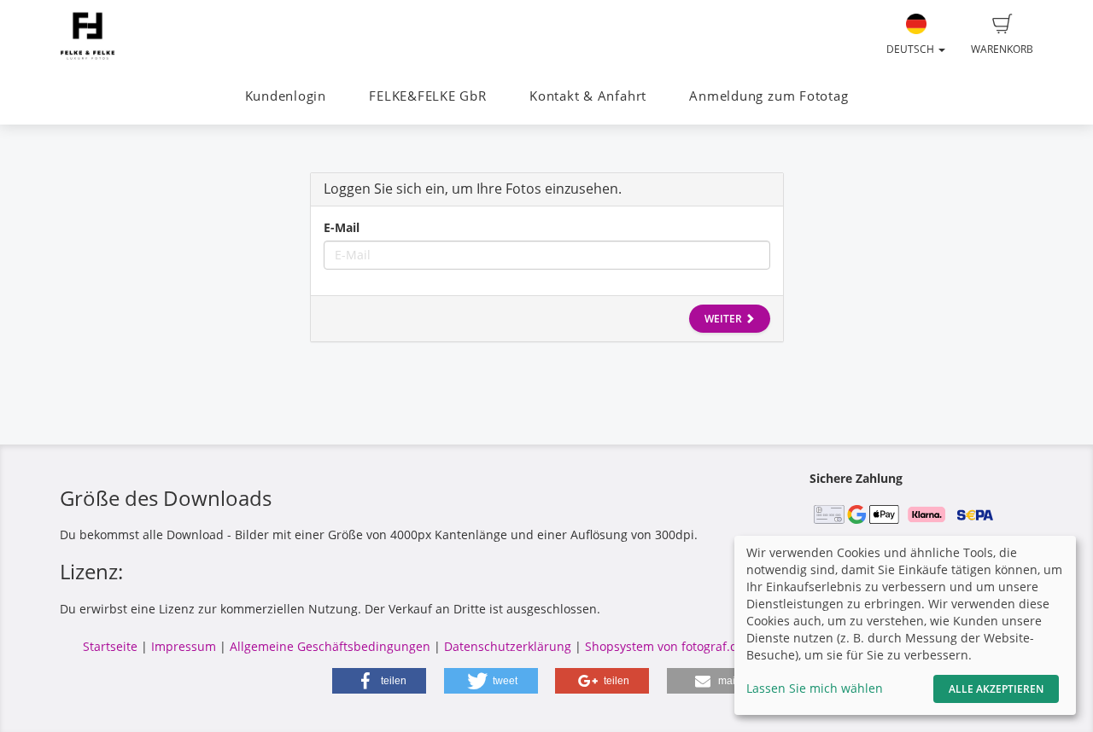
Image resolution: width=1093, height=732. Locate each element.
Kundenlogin (285, 96)
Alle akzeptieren (996, 689)
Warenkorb (1002, 49)
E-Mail (341, 227)
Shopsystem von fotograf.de (665, 646)
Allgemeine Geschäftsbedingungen (330, 646)
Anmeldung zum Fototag (768, 96)
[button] (379, 681)
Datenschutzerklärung (507, 646)
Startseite (110, 646)
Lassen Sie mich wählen (814, 688)
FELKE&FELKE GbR (428, 96)
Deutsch (911, 49)
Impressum (183, 646)
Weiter (724, 318)
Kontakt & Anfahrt (587, 96)
